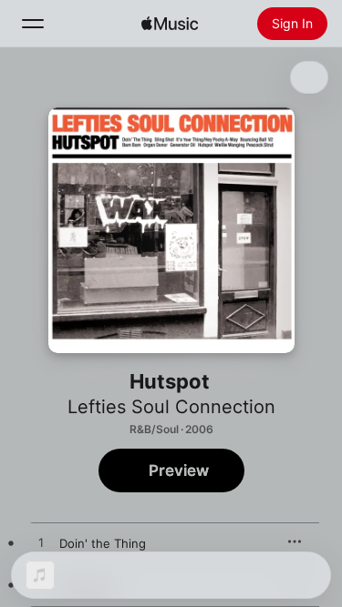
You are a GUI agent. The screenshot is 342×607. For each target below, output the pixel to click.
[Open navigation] (33, 24)
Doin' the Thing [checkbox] (102, 543)
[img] (169, 23)
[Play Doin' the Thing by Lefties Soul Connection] (41, 543)
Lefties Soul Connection (171, 407)
